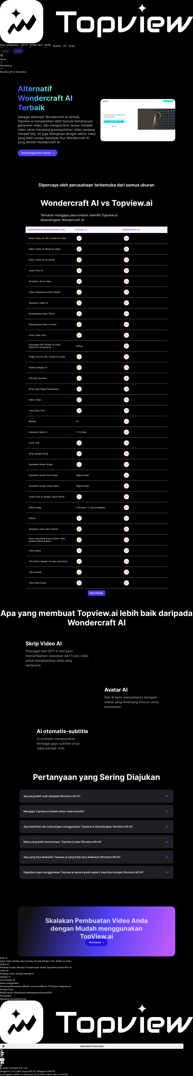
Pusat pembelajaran (30, 992)
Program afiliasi (12, 992)
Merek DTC (46, 986)
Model (48, 44)
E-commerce (34, 986)
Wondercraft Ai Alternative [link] (13, 72)
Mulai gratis (95, 942)
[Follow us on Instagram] (96, 1056)
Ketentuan (22, 999)
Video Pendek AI (26, 973)
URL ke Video (64, 961)
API (64, 46)
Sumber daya (36, 44)
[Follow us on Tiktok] (96, 1065)
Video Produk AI (36, 961)
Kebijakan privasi (8, 999)
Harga (72, 46)
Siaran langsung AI (61, 986)
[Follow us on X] (96, 1050)
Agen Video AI (7, 961)
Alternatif (44, 992)
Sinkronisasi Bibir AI (62, 967)
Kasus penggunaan (9, 44)
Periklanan (5, 986)
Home (3, 59)
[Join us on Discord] (96, 1062)
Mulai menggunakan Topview (36, 153)
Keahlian (57, 46)
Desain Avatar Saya (42, 967)
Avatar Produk (26, 967)
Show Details (96, 593)
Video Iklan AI (21, 961)
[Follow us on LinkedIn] (96, 1053)
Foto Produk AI (7, 980)
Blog (2, 992)
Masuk (6, 51)
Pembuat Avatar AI (9, 967)
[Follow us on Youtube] (96, 1059)
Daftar (18, 51)
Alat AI (24, 44)
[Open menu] (1, 55)
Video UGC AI (51, 961)
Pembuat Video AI (9, 973)
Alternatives (6, 65)
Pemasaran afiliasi (19, 986)
